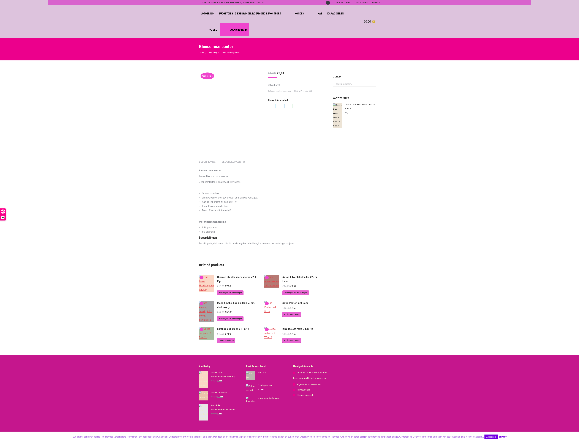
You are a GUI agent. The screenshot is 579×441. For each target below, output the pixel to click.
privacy (502, 436)
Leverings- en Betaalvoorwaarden (309, 378)
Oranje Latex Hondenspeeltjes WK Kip (236, 279)
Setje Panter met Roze (295, 303)
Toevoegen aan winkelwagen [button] (230, 293)
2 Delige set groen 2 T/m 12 (233, 329)
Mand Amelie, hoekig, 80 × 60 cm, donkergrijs (236, 305)
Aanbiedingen (213, 53)
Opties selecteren (291, 314)
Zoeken (373, 84)
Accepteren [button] (491, 437)
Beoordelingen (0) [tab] (233, 161)
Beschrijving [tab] (207, 161)
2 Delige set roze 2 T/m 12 (297, 329)
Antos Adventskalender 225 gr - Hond (300, 279)
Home (201, 53)
